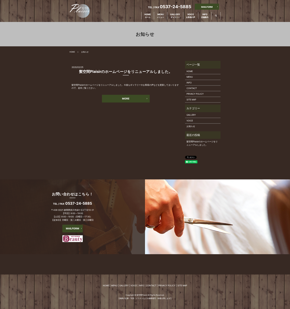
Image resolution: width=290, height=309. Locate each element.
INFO (204, 15)
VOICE (190, 15)
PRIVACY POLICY (195, 94)
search (218, 16)
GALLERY (175, 15)
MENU (160, 15)
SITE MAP (191, 99)
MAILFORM (207, 7)
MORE (125, 98)
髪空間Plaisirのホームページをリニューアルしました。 (125, 71)
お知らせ (191, 126)
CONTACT (192, 88)
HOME (147, 15)
